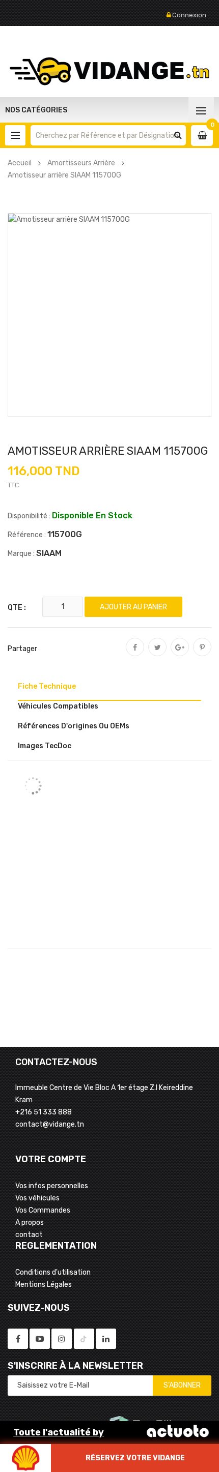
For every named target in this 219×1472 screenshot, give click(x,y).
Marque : (21, 553)
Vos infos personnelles (51, 1186)
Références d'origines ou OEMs (73, 726)
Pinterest (202, 654)
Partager (135, 654)
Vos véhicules (37, 1198)
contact (29, 1234)
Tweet (157, 654)
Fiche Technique (47, 686)
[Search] (178, 135)
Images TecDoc (44, 746)
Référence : (27, 535)
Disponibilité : (29, 516)
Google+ (179, 654)
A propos (29, 1222)
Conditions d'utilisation (53, 1272)
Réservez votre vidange (135, 1458)
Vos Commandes (42, 1210)
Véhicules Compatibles (58, 706)
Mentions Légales (43, 1284)
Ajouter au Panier (133, 607)
